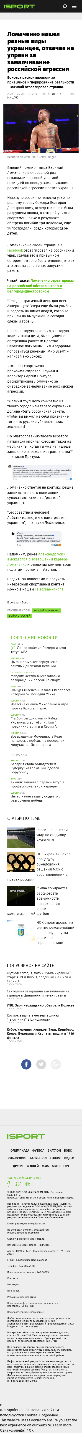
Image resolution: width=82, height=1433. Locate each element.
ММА (45, 1165)
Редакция (13, 1284)
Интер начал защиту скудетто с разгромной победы (35, 798)
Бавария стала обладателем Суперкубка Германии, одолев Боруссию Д (35, 768)
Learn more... (63, 1425)
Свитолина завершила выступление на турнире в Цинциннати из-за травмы (38, 993)
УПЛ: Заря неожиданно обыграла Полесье (40, 1005)
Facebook (15, 250)
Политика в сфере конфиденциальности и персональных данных (32, 1304)
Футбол (38, 1150)
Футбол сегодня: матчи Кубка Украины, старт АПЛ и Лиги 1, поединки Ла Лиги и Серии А (34, 722)
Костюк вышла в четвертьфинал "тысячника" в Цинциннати (33, 1017)
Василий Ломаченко (46, 610)
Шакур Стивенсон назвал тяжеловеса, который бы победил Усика (41, 692)
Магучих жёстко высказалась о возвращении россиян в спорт (35, 678)
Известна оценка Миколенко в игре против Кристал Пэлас (39, 706)
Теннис (55, 1158)
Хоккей (33, 1165)
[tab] (26, 1064)
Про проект (14, 1290)
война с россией (19, 616)
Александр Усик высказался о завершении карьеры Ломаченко (38, 559)
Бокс (25, 602)
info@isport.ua (36, 1223)
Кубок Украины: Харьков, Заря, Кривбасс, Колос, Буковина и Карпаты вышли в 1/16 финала (40, 1033)
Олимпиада (19, 1150)
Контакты (12, 1278)
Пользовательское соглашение (25, 1312)
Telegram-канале (49, 589)
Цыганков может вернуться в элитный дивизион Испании (34, 664)
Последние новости (34, 637)
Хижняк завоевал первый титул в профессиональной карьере (37, 784)
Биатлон (54, 1150)
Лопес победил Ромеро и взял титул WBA (38, 649)
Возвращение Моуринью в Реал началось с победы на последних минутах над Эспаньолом (37, 740)
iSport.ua (13, 602)
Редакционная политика (21, 1297)
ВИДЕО (69, 1158)
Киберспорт (17, 1158)
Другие (18, 1165)
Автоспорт (60, 1165)
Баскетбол (38, 1158)
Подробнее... (50, 1415)
